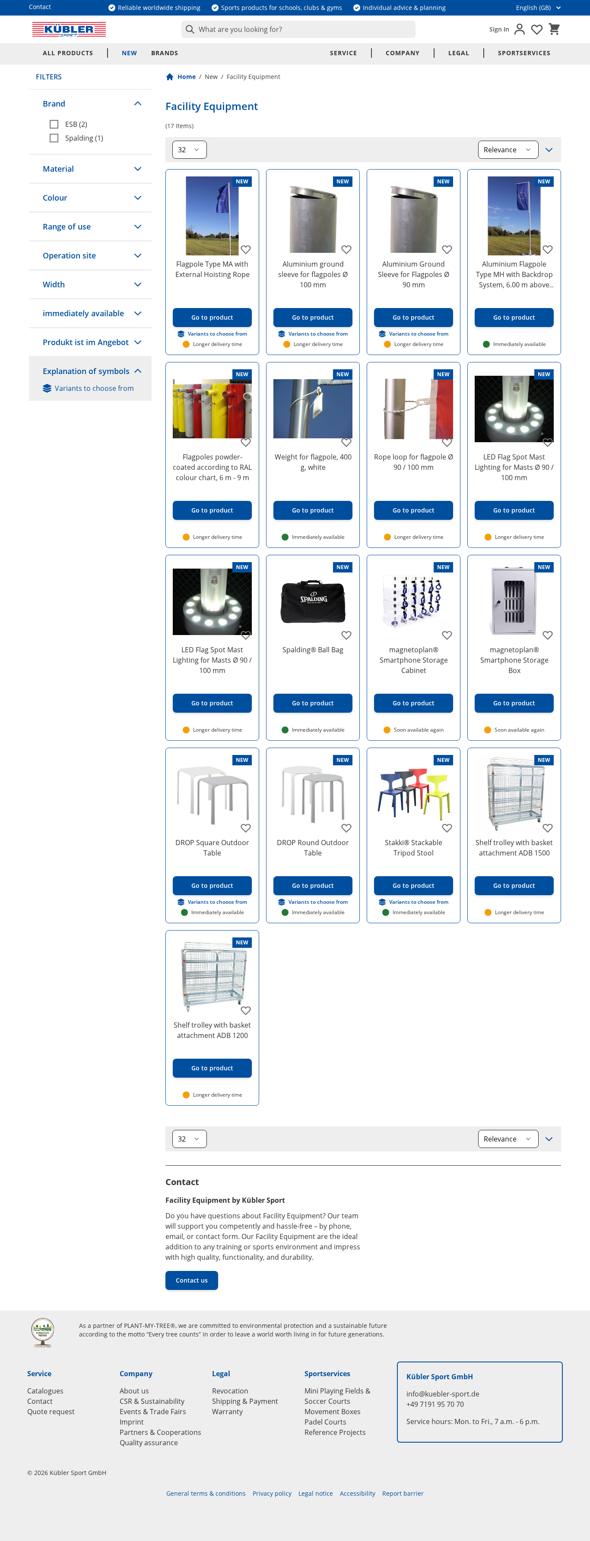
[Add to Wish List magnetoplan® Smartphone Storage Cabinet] (447, 635)
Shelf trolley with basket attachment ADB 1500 (514, 848)
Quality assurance (149, 1442)
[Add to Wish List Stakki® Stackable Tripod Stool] (447, 828)
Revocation (230, 1391)
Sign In (499, 29)
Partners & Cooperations (160, 1432)
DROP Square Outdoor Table (212, 848)
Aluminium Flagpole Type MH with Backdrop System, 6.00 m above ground (514, 274)
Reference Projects (335, 1432)
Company (403, 53)
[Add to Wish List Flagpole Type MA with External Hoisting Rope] (246, 249)
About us (134, 1391)
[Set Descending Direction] (549, 150)
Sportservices (524, 53)
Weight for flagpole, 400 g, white (313, 462)
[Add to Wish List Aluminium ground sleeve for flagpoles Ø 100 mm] (346, 249)
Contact (40, 1401)
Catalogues (45, 1391)
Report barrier (403, 1493)
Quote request (51, 1411)
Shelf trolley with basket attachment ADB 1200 (212, 1030)
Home (187, 76)
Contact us (192, 1280)
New (129, 53)
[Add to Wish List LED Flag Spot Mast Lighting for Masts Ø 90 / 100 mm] (548, 442)
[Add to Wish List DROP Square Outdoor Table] (246, 828)
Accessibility (357, 1493)
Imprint (132, 1422)
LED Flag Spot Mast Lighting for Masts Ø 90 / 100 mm (514, 467)
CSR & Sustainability (152, 1401)
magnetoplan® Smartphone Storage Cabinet (414, 660)
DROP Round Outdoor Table (313, 848)
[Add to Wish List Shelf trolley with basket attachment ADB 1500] (548, 828)
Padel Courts (325, 1422)
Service (343, 53)
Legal (458, 53)
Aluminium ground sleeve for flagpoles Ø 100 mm (313, 274)
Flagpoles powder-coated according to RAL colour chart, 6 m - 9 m (212, 467)
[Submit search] (188, 29)
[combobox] (298, 29)
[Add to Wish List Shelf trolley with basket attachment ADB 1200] (246, 1010)
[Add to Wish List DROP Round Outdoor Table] (346, 828)
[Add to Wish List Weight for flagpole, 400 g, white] (346, 442)
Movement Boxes (333, 1411)
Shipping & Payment (245, 1401)
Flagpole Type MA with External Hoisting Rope (212, 269)
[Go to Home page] (69, 29)
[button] (90, 103)
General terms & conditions (206, 1493)
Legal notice (315, 1493)
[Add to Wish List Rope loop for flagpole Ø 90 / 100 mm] (447, 442)
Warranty (227, 1411)
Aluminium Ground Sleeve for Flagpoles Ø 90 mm (413, 274)
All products (68, 53)
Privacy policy (272, 1493)
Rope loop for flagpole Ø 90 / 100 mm (413, 462)
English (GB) (533, 7)
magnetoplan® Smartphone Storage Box (514, 660)
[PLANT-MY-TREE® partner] (48, 1333)
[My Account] (519, 29)
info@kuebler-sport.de (442, 1394)
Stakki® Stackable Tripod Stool (413, 848)
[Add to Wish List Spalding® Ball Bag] (346, 635)
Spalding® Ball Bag (312, 649)
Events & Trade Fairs (153, 1411)
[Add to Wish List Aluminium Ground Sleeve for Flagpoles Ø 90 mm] (447, 249)
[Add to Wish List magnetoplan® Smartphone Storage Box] (548, 635)
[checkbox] (97, 124)
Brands (164, 53)
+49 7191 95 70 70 (435, 1404)
